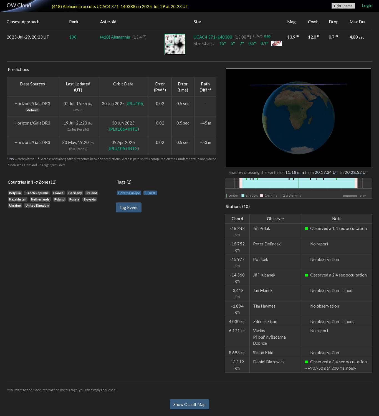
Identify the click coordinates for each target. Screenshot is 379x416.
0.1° (264, 43)
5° (233, 43)
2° (241, 43)
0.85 (267, 36)
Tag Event (128, 207)
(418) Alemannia (115, 36)
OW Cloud (19, 5)
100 (73, 36)
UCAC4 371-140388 (213, 36)
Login (367, 5)
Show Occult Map (189, 404)
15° (222, 43)
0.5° (252, 43)
